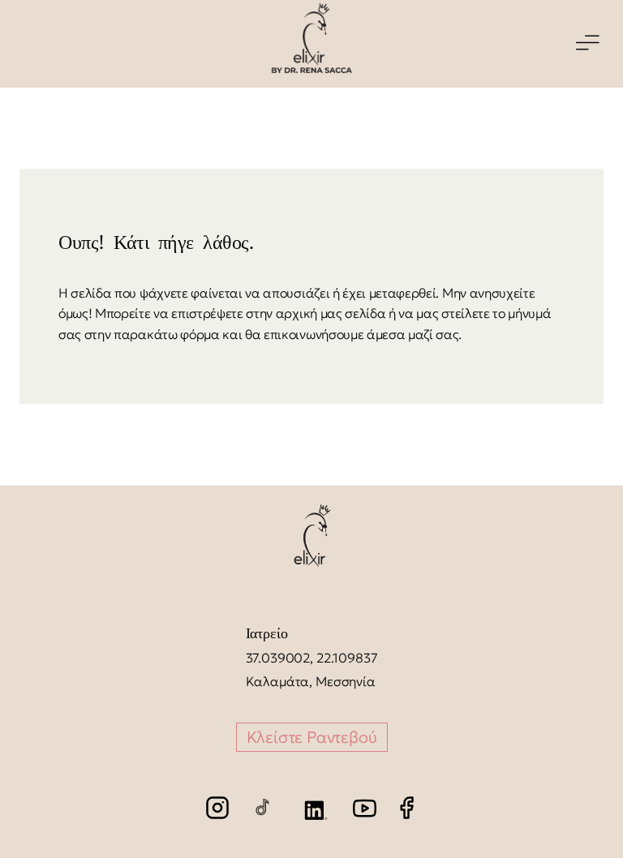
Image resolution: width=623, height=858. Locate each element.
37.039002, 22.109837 (312, 658)
